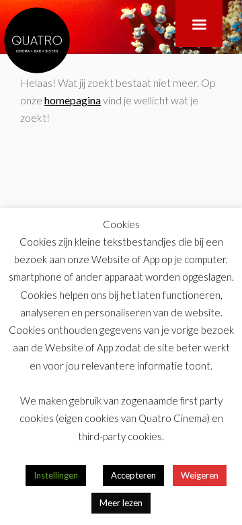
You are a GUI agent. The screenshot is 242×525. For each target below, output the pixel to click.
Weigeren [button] (199, 475)
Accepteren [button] (133, 475)
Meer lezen (121, 502)
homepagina (72, 100)
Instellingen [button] (56, 475)
